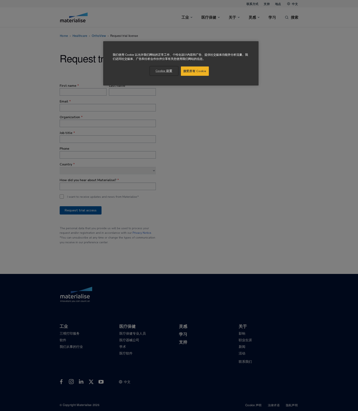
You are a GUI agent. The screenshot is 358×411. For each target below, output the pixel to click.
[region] (181, 63)
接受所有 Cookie (194, 71)
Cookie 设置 (164, 71)
